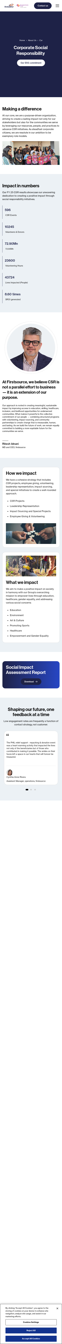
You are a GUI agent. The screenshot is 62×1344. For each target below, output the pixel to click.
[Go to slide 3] (35, 789)
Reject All (31, 1330)
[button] (57, 5)
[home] (15, 5)
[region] (31, 758)
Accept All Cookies (31, 1338)
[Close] (57, 1308)
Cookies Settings (31, 1322)
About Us (32, 40)
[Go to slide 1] (27, 789)
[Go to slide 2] (31, 789)
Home (22, 40)
